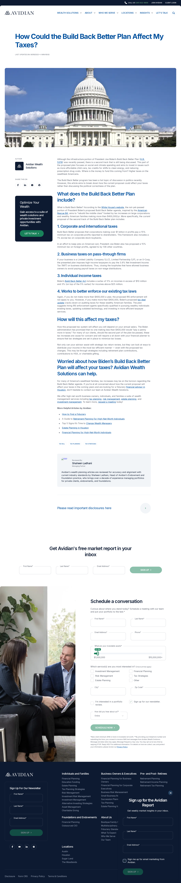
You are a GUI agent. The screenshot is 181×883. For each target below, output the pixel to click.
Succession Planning (111, 799)
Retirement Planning (150, 778)
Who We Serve (107, 13)
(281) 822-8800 (141, 3)
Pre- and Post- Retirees (153, 773)
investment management (69, 402)
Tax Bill (62, 444)
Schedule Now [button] (104, 727)
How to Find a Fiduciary (74, 414)
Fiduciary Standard (110, 829)
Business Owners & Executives (118, 773)
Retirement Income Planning (153, 782)
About (88, 13)
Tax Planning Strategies (73, 789)
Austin (65, 851)
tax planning (95, 399)
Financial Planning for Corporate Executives (117, 787)
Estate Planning (69, 785)
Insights (145, 13)
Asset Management (71, 807)
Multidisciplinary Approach (114, 825)
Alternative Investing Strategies (77, 803)
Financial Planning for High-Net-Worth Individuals (86, 432)
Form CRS (23, 876)
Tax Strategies (90, 444)
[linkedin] (25, 185)
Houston (66, 855)
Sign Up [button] (132, 871)
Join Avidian (156, 3)
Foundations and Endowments (79, 817)
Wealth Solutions (67, 13)
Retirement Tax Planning (152, 785)
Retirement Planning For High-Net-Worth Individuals (99, 419)
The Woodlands (69, 862)
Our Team (106, 840)
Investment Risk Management (76, 796)
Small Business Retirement (114, 796)
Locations (128, 13)
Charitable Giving (70, 810)
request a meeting (107, 402)
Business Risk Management (114, 792)
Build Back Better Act (75, 281)
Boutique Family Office (112, 822)
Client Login (170, 3)
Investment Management (74, 800)
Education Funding (71, 782)
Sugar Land (67, 858)
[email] (32, 185)
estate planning (128, 399)
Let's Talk (162, 13)
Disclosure (10, 876)
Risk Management (70, 793)
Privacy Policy (122, 747)
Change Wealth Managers (99, 423)
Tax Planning (75, 444)
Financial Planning (71, 778)
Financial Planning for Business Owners (116, 780)
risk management (111, 399)
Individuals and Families (75, 773)
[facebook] (18, 185)
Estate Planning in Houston (75, 427)
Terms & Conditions (57, 876)
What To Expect (108, 833)
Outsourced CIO (69, 825)
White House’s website (112, 207)
